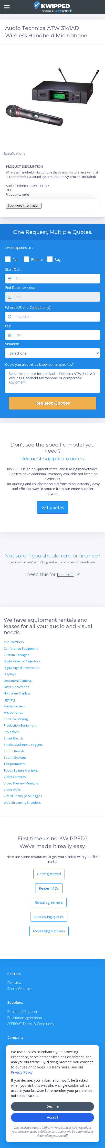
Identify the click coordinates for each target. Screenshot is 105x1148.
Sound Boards (14, 751)
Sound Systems (15, 758)
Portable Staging (16, 719)
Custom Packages (16, 655)
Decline (52, 1106)
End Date (20, 287)
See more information (23, 205)
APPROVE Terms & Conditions (30, 1023)
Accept (52, 1117)
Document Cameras (18, 681)
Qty (8, 325)
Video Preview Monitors (21, 783)
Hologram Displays (17, 693)
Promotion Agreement (24, 1017)
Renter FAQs (49, 888)
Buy (57, 259)
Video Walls (12, 790)
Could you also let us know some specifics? (39, 364)
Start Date (13, 269)
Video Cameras (15, 777)
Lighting (9, 700)
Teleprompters (15, 764)
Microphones (13, 713)
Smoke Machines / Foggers (23, 745)
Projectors (11, 732)
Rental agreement (49, 902)
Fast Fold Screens (16, 687)
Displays (10, 674)
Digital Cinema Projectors (22, 661)
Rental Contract (19, 988)
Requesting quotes (49, 916)
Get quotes (53, 507)
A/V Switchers (14, 642)
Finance (37, 259)
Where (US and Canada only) (27, 307)
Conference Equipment (21, 649)
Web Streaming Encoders (22, 803)
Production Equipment (20, 725)
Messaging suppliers (49, 931)
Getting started (49, 874)
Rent (16, 259)
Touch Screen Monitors (21, 770)
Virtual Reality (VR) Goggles (23, 796)
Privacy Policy (21, 1072)
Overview (14, 982)
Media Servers (14, 706)
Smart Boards (13, 738)
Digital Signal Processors (22, 668)
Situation (12, 344)
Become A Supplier (22, 1011)
